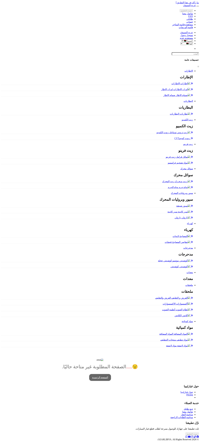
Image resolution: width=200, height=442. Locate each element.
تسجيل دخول (186, 35)
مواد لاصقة (171, 345)
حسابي (189, 22)
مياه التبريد (173, 187)
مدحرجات (188, 248)
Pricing (189, 394)
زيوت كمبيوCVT (182, 138)
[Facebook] (197, 437)
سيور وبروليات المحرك (182, 193)
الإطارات (188, 71)
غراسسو (172, 163)
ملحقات (189, 285)
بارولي (178, 217)
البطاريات (188, 101)
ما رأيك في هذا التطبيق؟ (187, 2)
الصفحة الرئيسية (100, 377)
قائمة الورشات (186, 27)
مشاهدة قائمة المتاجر (182, 24)
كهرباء (190, 223)
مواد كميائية (187, 321)
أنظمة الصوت (169, 309)
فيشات (168, 242)
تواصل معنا (187, 13)
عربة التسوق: (186, 32)
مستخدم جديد (186, 38)
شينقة (179, 206)
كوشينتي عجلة (165, 260)
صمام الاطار (169, 95)
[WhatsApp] (186, 437)
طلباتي (189, 19)
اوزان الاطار (167, 89)
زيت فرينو (188, 144)
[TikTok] (194, 437)
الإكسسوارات (169, 303)
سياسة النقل (187, 414)
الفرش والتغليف (163, 298)
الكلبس (178, 315)
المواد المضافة (166, 334)
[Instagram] (192, 437)
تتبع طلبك (188, 409)
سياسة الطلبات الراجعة (181, 417)
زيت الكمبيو (187, 119)
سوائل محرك (186, 168)
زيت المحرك (168, 181)
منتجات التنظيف (168, 340)
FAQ (190, 16)
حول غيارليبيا (187, 392)
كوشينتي (174, 266)
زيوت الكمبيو (163, 132)
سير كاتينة (172, 211)
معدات (190, 272)
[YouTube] (189, 437)
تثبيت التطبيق (186, 11)
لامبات (176, 236)
